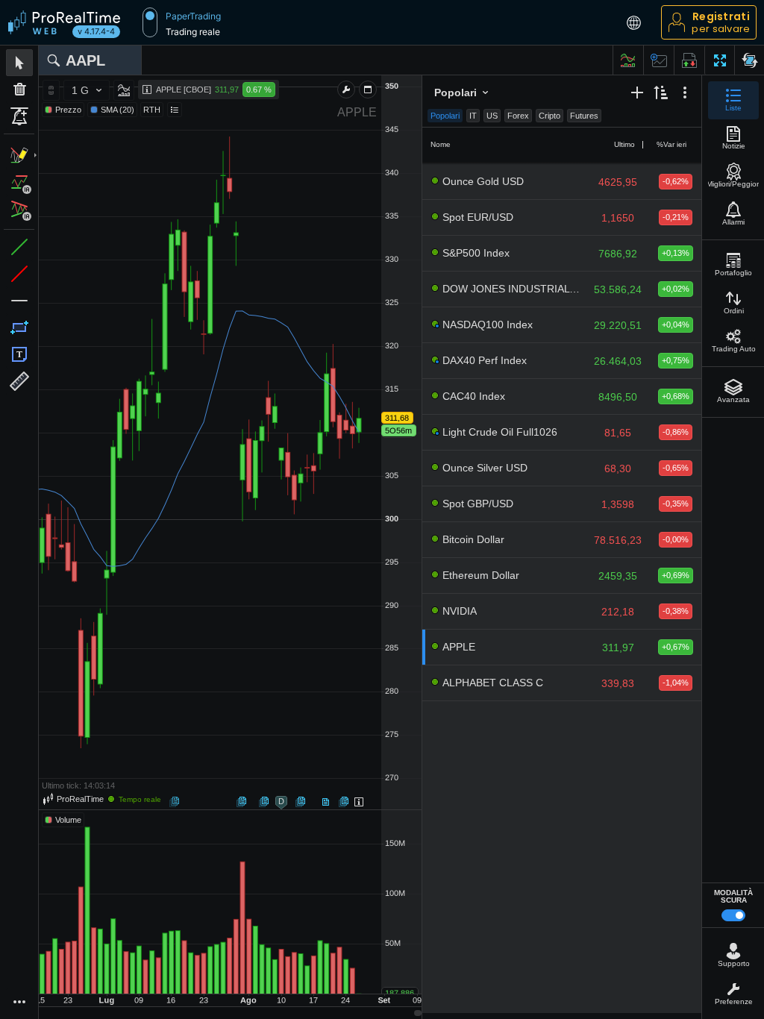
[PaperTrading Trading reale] (150, 22)
